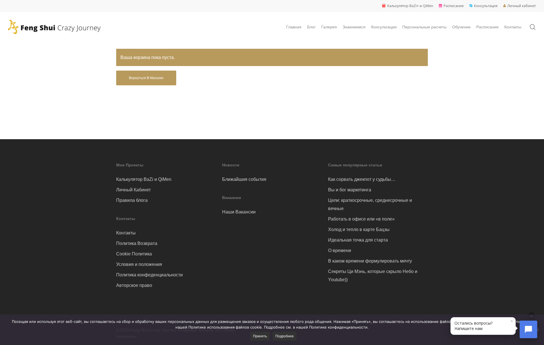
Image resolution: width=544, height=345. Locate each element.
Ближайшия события (244, 179)
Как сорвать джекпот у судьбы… (362, 179)
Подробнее (284, 336)
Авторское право (134, 285)
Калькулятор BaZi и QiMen (143, 179)
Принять (260, 336)
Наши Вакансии (239, 211)
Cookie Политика (134, 253)
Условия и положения (139, 264)
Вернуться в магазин (146, 78)
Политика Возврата (136, 243)
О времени (339, 250)
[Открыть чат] (528, 329)
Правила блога (132, 200)
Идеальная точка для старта (358, 240)
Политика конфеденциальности (149, 274)
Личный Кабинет (133, 189)
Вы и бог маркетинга (349, 189)
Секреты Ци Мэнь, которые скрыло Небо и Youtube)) (372, 275)
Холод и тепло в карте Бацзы (359, 229)
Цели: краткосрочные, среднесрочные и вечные (370, 204)
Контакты (126, 232)
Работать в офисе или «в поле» (361, 219)
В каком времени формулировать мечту (370, 261)
